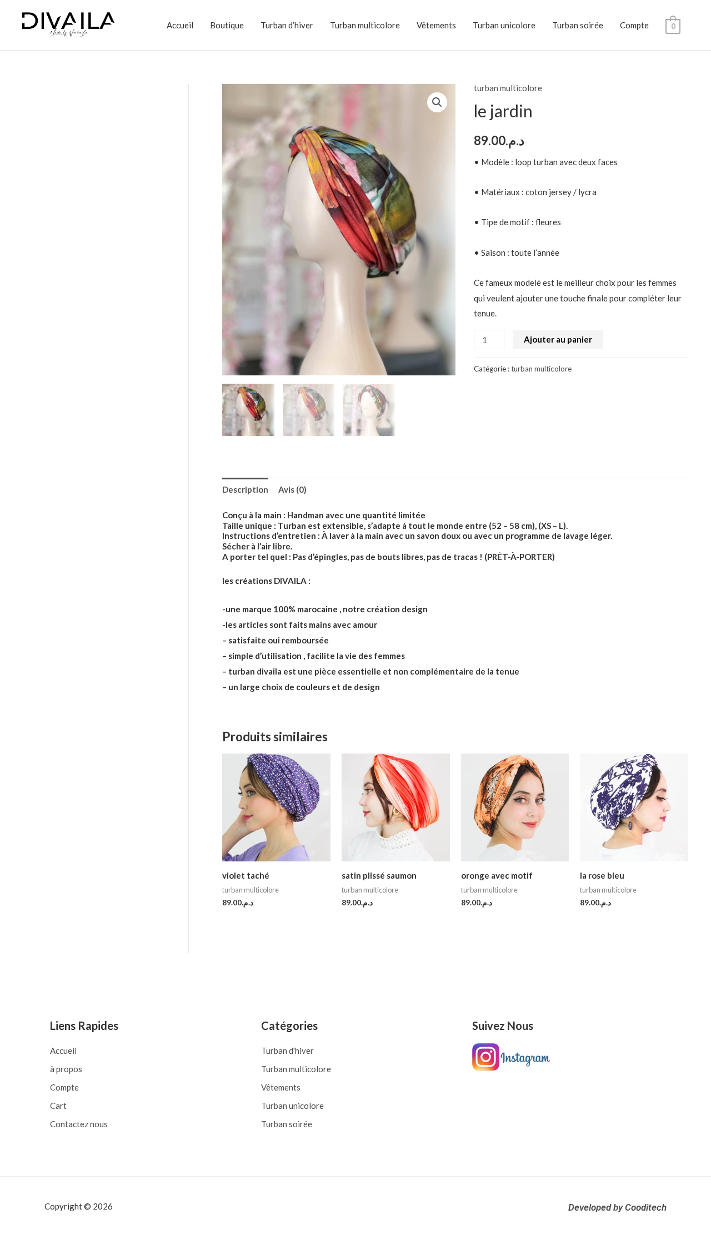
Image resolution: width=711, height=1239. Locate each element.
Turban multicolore (365, 25)
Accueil (180, 25)
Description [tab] (245, 489)
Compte (634, 25)
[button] (437, 102)
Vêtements (436, 25)
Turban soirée (577, 25)
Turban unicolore (504, 25)
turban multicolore (508, 88)
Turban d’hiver (287, 25)
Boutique (227, 25)
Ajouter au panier (558, 339)
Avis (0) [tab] (292, 489)
